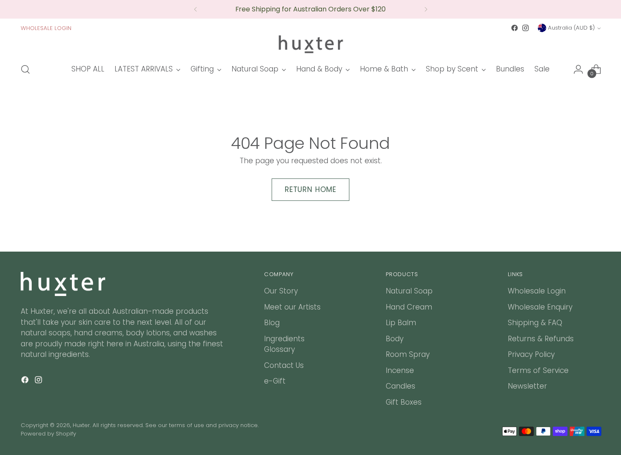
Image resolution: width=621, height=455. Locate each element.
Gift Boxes (404, 402)
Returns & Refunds (541, 339)
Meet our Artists (292, 307)
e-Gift (275, 381)
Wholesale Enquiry (540, 307)
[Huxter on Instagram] (525, 28)
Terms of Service (538, 370)
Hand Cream (409, 307)
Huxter (81, 425)
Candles (400, 386)
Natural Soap (409, 291)
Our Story (281, 291)
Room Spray (408, 354)
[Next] (426, 9)
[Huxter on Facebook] (514, 28)
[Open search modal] (25, 69)
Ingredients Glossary (284, 344)
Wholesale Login (537, 291)
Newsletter (527, 386)
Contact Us (284, 365)
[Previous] (195, 9)
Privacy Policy (531, 354)
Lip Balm (401, 323)
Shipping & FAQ (535, 323)
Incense (400, 370)
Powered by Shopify (48, 434)
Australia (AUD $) (571, 28)
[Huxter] (310, 44)
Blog (272, 323)
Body (394, 339)
